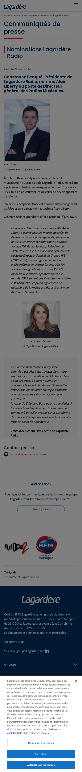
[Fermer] (76, 681)
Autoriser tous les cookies (41, 764)
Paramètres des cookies (41, 742)
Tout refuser (41, 753)
